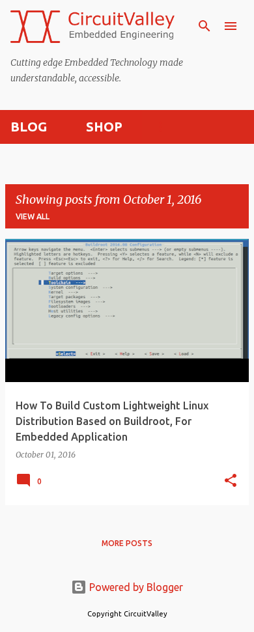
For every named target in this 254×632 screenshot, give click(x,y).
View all (32, 216)
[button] (230, 481)
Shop (104, 126)
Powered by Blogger (135, 587)
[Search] (204, 26)
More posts (127, 543)
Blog (28, 126)
